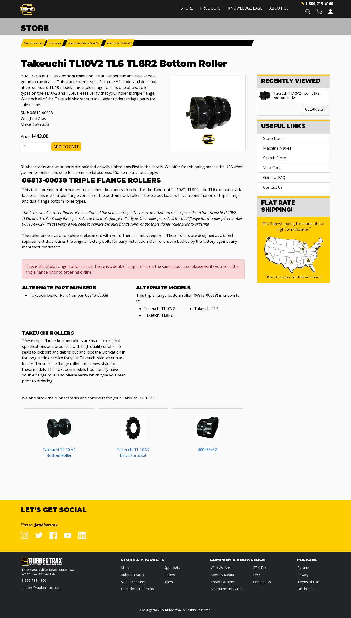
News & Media (222, 574)
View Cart (271, 167)
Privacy (303, 574)
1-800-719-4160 (319, 3)
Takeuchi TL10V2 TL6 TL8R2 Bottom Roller (296, 95)
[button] (308, 11)
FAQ (256, 574)
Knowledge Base (245, 8)
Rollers (169, 574)
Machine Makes (277, 148)
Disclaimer (306, 588)
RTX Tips (260, 567)
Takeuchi (40, 124)
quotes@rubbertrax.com (40, 587)
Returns (304, 567)
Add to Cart (66, 146)
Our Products (33, 43)
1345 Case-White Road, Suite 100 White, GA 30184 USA (47, 571)
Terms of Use (308, 582)
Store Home (274, 138)
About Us (279, 8)
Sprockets (172, 567)
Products (210, 8)
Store (187, 8)
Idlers (168, 582)
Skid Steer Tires (133, 582)
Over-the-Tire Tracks (137, 588)
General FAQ (274, 177)
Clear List (315, 109)
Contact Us (273, 187)
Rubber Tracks (132, 574)
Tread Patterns (223, 582)
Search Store (274, 158)
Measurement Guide (227, 588)
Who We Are (220, 567)
